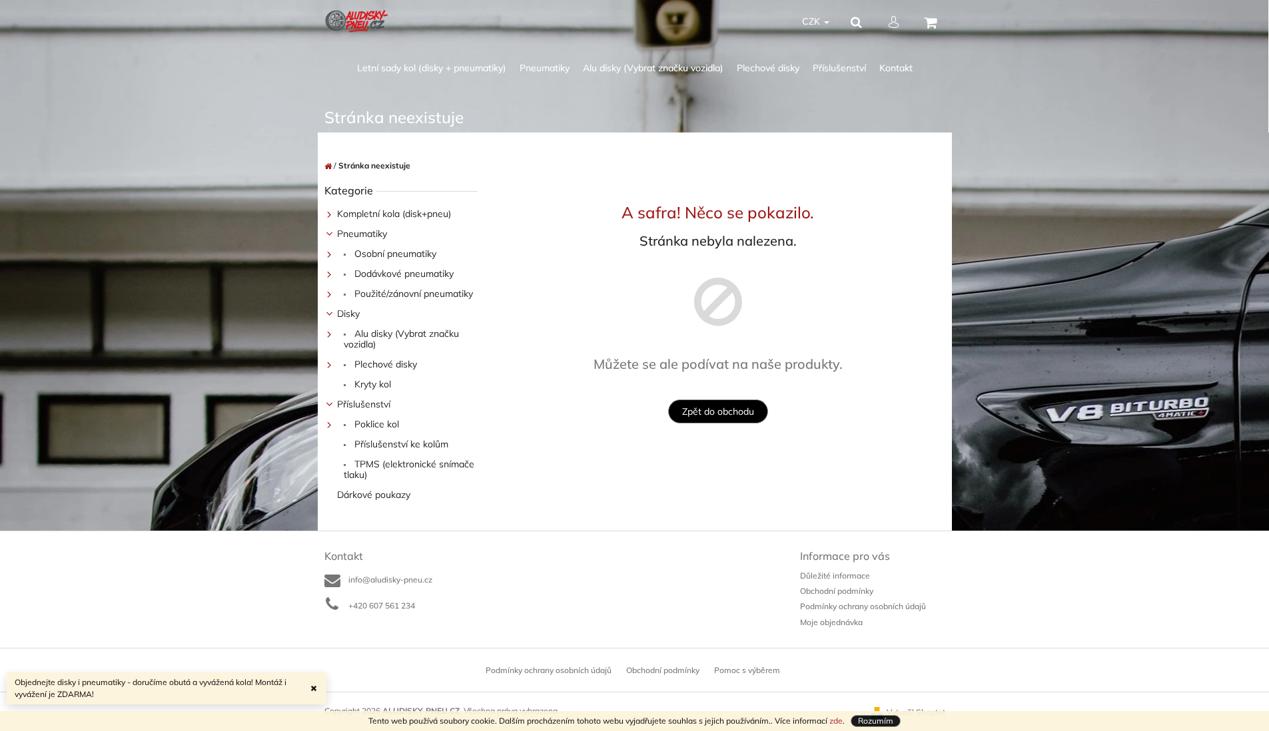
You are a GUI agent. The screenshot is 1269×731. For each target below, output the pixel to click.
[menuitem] (431, 68)
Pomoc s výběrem (747, 670)
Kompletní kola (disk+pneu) (394, 214)
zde (836, 721)
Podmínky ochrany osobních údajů (863, 606)
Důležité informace (835, 576)
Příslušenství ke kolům (400, 444)
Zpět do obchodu (718, 411)
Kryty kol (371, 384)
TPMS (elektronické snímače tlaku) (409, 469)
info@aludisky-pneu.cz (390, 580)
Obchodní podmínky (836, 591)
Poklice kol (375, 424)
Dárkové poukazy (373, 495)
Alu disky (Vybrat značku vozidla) (401, 339)
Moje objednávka (831, 622)
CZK (812, 21)
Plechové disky (384, 364)
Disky (348, 314)
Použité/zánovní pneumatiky (412, 294)
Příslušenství (363, 404)
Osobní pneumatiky (394, 254)
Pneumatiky (362, 234)
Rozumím (875, 721)
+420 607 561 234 (381, 605)
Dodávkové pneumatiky (403, 274)
